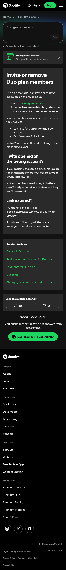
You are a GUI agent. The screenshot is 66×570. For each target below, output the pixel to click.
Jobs (6, 381)
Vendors (8, 434)
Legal (5, 551)
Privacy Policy (9, 558)
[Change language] (29, 5)
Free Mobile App (13, 464)
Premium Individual (15, 487)
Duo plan (12, 275)
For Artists (9, 404)
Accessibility (8, 565)
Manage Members (32, 103)
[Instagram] (7, 529)
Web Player (10, 457)
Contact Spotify (13, 472)
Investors (8, 426)
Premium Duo (11, 495)
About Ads (32, 558)
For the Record (12, 388)
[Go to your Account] (57, 57)
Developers (10, 411)
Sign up (37, 5)
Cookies (21, 558)
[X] (18, 529)
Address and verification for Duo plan (30, 259)
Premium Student (14, 510)
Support (8, 449)
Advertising (10, 419)
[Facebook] (29, 529)
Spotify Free (10, 517)
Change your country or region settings (31, 282)
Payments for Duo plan (20, 267)
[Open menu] (61, 5)
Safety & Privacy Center (21, 551)
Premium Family (13, 502)
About (7, 374)
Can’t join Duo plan (18, 251)
